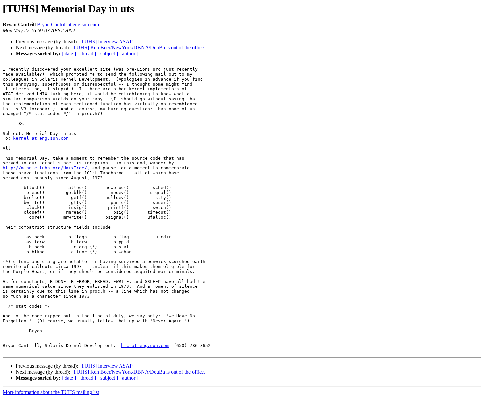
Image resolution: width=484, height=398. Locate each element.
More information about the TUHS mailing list (51, 392)
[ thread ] (86, 53)
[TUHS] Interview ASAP (106, 41)
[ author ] (128, 53)
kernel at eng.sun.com (40, 138)
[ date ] (69, 53)
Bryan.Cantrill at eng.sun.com (68, 24)
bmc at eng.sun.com (145, 345)
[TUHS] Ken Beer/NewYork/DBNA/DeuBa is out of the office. (138, 47)
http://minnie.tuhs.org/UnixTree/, (46, 167)
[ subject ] (107, 53)
